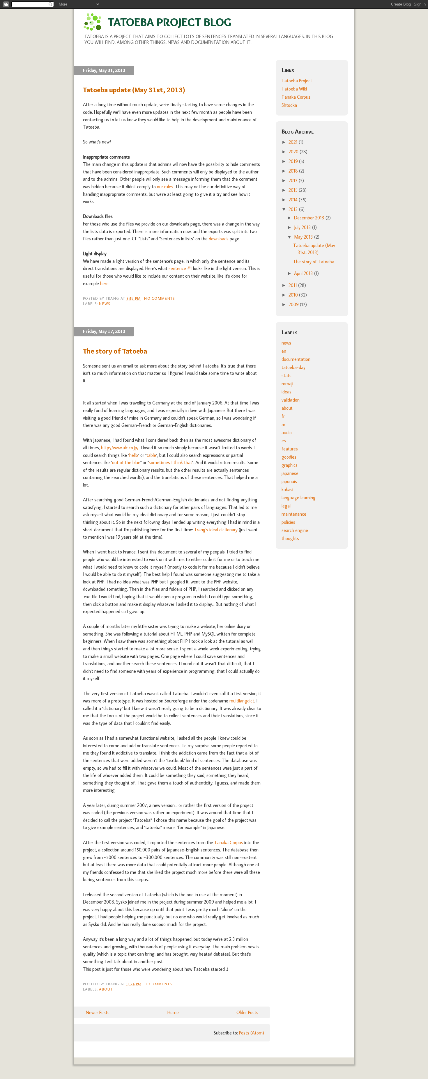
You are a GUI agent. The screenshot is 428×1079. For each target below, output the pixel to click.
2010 (294, 295)
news (104, 303)
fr (283, 416)
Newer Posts (97, 1012)
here (104, 283)
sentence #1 (180, 268)
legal (286, 506)
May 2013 (304, 237)
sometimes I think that (170, 462)
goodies (289, 457)
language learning (299, 498)
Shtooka (289, 105)
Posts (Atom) (251, 1033)
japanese (290, 473)
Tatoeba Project (297, 81)
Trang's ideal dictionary (216, 530)
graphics (290, 465)
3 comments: (159, 984)
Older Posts (247, 1012)
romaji (287, 383)
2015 (294, 190)
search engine (295, 530)
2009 (294, 304)
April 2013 (304, 273)
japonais (289, 481)
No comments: (160, 298)
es (284, 440)
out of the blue (126, 462)
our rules (165, 186)
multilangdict (241, 701)
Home (173, 1012)
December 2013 (310, 218)
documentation (296, 359)
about (106, 989)
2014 (294, 200)
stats (286, 375)
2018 (294, 171)
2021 (294, 142)
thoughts (290, 538)
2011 (293, 285)
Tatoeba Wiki (294, 89)
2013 (294, 209)
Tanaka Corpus (228, 842)
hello (133, 455)
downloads (219, 239)
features (290, 449)
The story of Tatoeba (115, 351)
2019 (294, 161)
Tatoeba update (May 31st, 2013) (134, 90)
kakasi (287, 489)
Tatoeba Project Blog (169, 22)
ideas (286, 392)
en (284, 351)
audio (287, 432)
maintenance (294, 514)
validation (291, 400)
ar (283, 424)
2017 (294, 180)
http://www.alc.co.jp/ (120, 447)
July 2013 (303, 227)
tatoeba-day (293, 367)
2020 (294, 152)
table (151, 455)
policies (288, 522)
